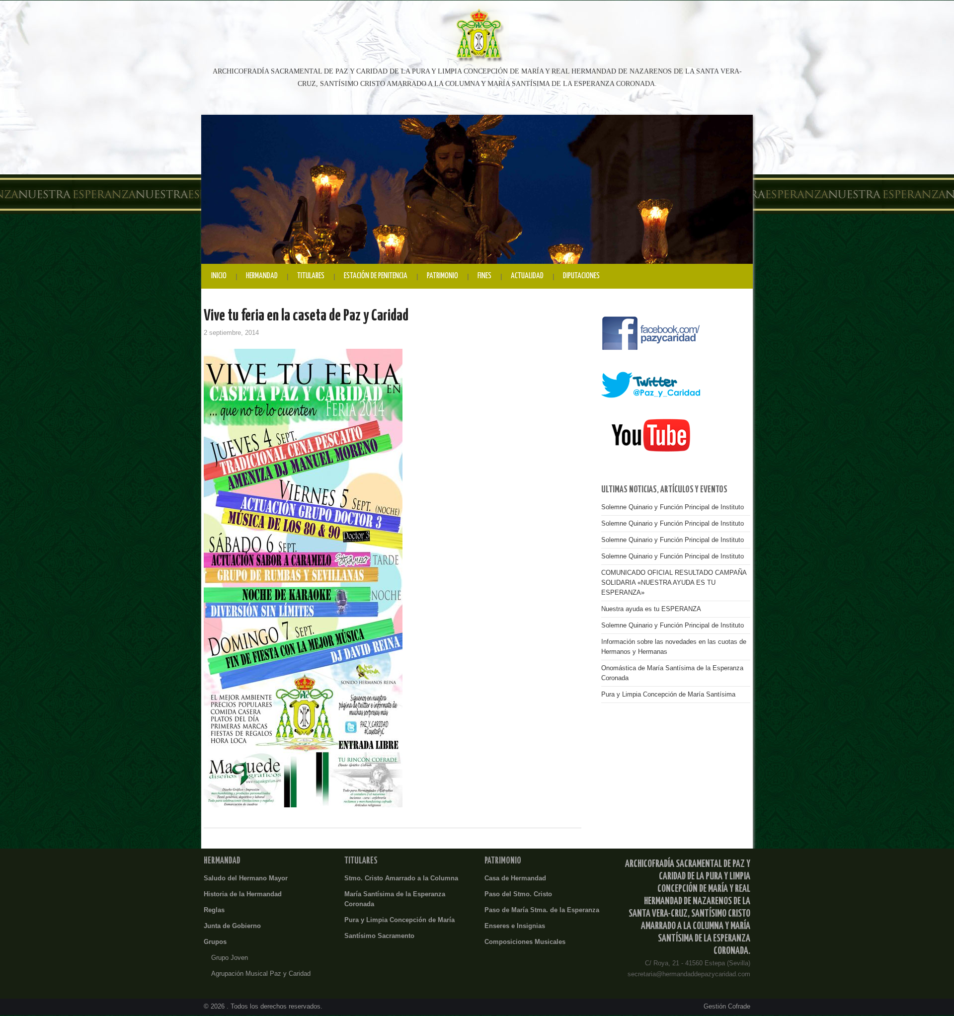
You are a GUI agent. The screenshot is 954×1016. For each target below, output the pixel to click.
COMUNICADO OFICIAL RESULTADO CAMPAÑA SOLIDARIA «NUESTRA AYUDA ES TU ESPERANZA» (673, 582)
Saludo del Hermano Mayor (246, 878)
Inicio (219, 276)
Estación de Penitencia (375, 276)
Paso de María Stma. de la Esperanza (541, 910)
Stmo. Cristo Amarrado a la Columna (401, 878)
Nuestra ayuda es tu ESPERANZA (651, 609)
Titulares (310, 276)
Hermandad (262, 276)
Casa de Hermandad (515, 878)
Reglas (214, 910)
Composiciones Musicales (524, 941)
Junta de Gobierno (232, 926)
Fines (484, 276)
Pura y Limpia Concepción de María (399, 920)
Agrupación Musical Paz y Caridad (261, 973)
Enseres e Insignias (514, 926)
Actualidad (527, 276)
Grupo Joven (229, 957)
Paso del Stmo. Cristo (518, 894)
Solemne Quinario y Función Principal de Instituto (672, 507)
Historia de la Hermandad (243, 894)
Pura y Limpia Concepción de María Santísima (668, 694)
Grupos (215, 941)
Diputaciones (581, 276)
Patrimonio (442, 276)
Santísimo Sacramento (379, 936)
